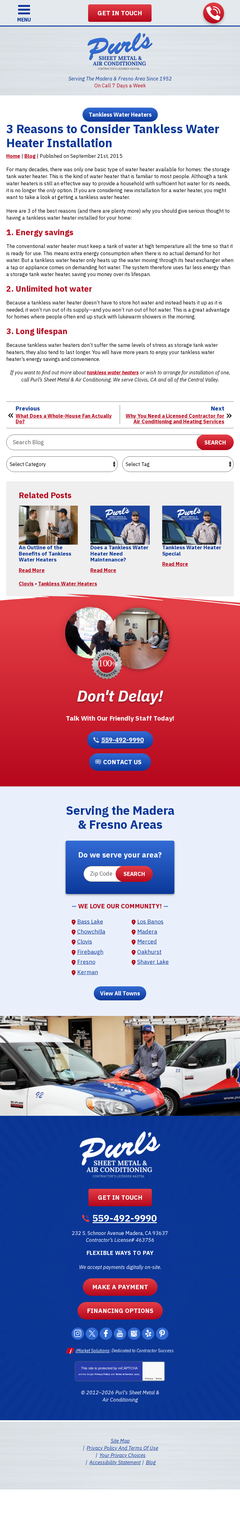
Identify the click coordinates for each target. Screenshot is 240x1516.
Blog (30, 156)
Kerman (87, 972)
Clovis (26, 584)
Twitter (92, 1334)
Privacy (149, 1379)
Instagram (78, 1334)
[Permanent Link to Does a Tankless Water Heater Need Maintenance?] (119, 525)
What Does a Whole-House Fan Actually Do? (64, 418)
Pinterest (162, 1334)
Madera (147, 931)
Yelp (148, 1334)
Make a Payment (120, 1287)
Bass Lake (90, 921)
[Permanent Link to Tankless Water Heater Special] (191, 525)
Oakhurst (149, 951)
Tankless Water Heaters (120, 114)
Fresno (86, 961)
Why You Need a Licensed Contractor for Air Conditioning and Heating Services (175, 418)
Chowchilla (91, 931)
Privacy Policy (102, 1374)
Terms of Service (124, 1374)
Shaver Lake (153, 961)
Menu (24, 20)
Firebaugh (90, 951)
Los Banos (150, 921)
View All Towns (120, 993)
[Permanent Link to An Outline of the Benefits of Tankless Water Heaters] (48, 525)
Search (215, 442)
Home (13, 156)
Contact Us (122, 762)
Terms (159, 1379)
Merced (147, 941)
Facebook (106, 1334)
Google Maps (134, 1334)
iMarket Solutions (92, 1350)
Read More (32, 570)
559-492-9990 (213, 12)
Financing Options (120, 1310)
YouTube (120, 1334)
